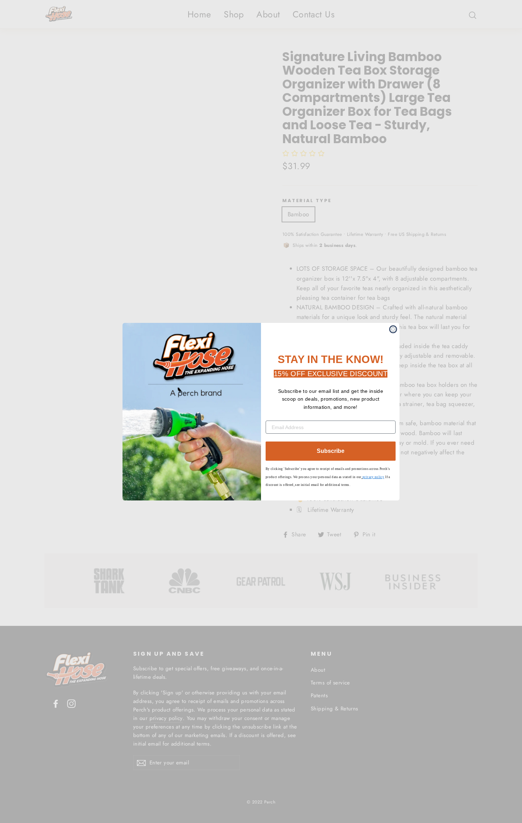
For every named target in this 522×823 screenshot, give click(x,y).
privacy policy (373, 477)
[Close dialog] (393, 329)
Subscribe (330, 451)
